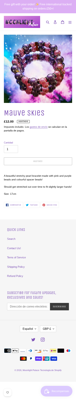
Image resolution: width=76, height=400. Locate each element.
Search (11, 238)
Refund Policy (15, 275)
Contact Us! (14, 248)
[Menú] (70, 22)
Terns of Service (16, 257)
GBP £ (47, 328)
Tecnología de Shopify (51, 370)
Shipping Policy (16, 266)
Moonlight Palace (31, 370)
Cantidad (8, 142)
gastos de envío (39, 126)
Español (28, 328)
